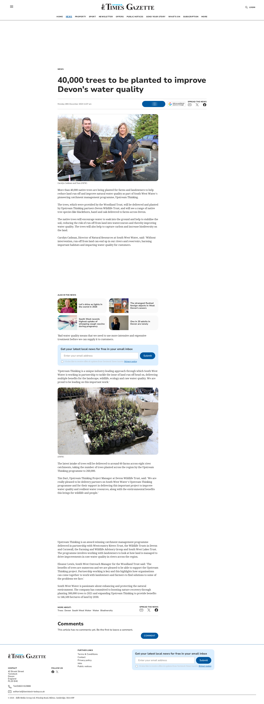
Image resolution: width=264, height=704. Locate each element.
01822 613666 (24, 686)
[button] (11, 6)
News (61, 69)
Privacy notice (130, 361)
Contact (81, 657)
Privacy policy (85, 660)
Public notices (85, 666)
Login (252, 7)
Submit (147, 355)
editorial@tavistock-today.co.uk (29, 691)
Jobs (80, 663)
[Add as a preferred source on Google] (176, 104)
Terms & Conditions (88, 654)
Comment (149, 635)
